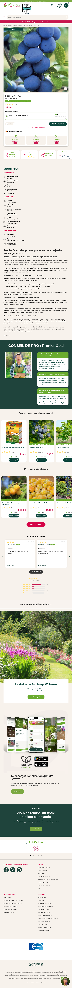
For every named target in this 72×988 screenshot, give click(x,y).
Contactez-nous (42, 924)
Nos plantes (41, 873)
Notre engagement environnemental (48, 879)
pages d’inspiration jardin (50, 975)
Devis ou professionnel (44, 927)
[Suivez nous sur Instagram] (12, 869)
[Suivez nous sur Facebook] (6, 869)
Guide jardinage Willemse (45, 915)
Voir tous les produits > (36, 524)
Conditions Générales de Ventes (13, 903)
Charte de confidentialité (10, 909)
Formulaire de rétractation (11, 906)
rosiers (12, 972)
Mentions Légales (9, 912)
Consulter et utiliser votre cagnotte (13, 900)
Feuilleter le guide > (36, 697)
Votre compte (7, 897)
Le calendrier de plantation (45, 906)
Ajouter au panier (14, 460)
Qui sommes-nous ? (44, 867)
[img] (10, 542)
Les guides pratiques (44, 912)
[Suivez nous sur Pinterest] (19, 869)
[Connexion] (59, 5)
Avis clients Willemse (44, 876)
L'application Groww (43, 909)
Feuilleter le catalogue (44, 921)
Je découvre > (17, 791)
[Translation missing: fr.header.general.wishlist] (52, 5)
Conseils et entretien (43, 930)
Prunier (7, 260)
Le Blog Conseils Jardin (44, 903)
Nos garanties (42, 897)
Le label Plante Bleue (44, 883)
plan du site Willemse (35, 978)
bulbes (64, 971)
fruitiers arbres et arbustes (15, 264)
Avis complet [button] (10, 565)
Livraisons (41, 900)
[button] (9, 104)
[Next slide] (69, 556)
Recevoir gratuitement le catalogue (48, 918)
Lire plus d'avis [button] (36, 571)
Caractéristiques (11, 169)
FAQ (39, 889)
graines (60, 971)
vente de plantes (31, 971)
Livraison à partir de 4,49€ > (36, 1)
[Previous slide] (2, 556)
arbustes (8, 972)
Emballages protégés (44, 885)
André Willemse (42, 870)
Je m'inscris (36, 829)
